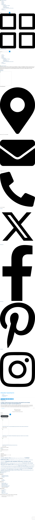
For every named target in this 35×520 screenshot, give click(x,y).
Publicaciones (4, 4)
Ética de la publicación (5, 471)
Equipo (3, 56)
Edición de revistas (13, 461)
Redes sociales (9, 468)
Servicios (3, 2)
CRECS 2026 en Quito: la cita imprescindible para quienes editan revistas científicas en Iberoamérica (15, 426)
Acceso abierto (6, 458)
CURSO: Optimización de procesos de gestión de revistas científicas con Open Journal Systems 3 (15, 403)
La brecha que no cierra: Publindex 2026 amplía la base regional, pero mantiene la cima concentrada (15, 435)
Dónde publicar (3, 461)
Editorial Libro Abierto (6, 5)
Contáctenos (4, 9)
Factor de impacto (8, 464)
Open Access (22, 465)
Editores (4, 463)
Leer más (2, 408)
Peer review (7, 467)
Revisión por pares (24, 468)
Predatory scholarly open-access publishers (22, 467)
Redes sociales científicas (16, 468)
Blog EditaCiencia (6, 7)
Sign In (8, 517)
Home (3, 1)
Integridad (26, 464)
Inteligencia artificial (30, 464)
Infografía (22, 464)
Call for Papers (11, 459)
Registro (5, 517)
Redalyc (4, 468)
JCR (2, 465)
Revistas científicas (15, 470)
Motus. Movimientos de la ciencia (8, 8)
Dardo (3, 62)
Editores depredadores (11, 463)
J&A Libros (5, 6)
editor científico (25, 461)
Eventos (3, 3)
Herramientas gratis (17, 464)
